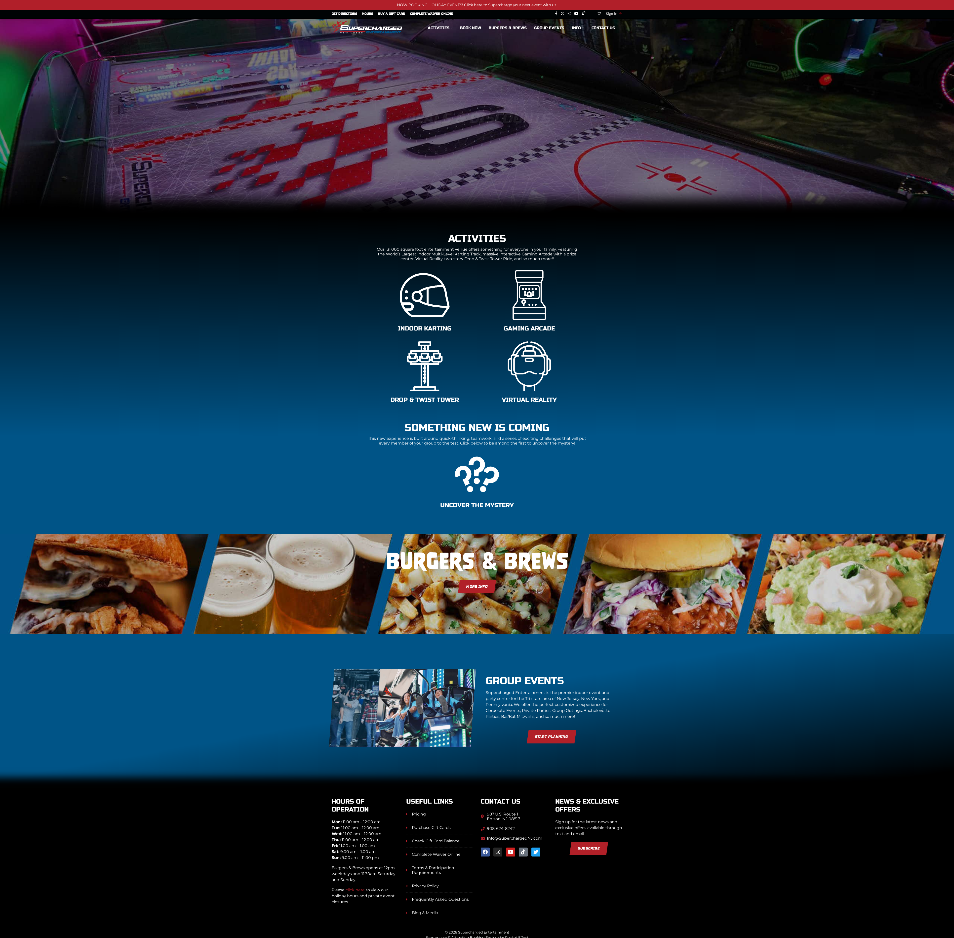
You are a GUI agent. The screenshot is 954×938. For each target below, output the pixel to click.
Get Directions (344, 13)
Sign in (611, 13)
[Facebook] (556, 14)
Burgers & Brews (508, 28)
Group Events (549, 28)
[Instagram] (569, 14)
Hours (367, 13)
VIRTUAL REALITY (529, 400)
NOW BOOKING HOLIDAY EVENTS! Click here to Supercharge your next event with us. (477, 4)
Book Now (470, 28)
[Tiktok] (584, 14)
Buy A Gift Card (391, 13)
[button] (9, 130)
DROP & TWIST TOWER (425, 400)
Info (576, 28)
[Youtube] (576, 14)
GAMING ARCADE (529, 328)
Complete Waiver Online (431, 13)
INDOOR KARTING (424, 328)
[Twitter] (562, 14)
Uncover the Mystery (477, 505)
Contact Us (603, 28)
